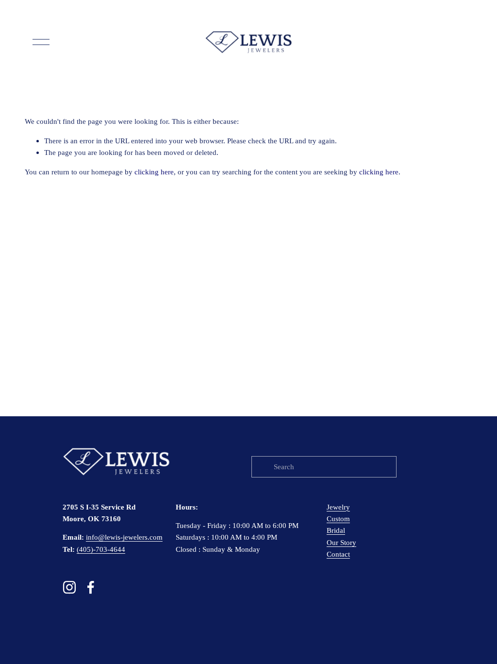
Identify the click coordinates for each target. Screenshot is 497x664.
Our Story (341, 542)
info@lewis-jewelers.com (124, 537)
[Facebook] (91, 587)
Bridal (336, 530)
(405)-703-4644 (101, 549)
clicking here (154, 172)
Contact (338, 554)
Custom (338, 518)
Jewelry (338, 507)
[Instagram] (69, 587)
